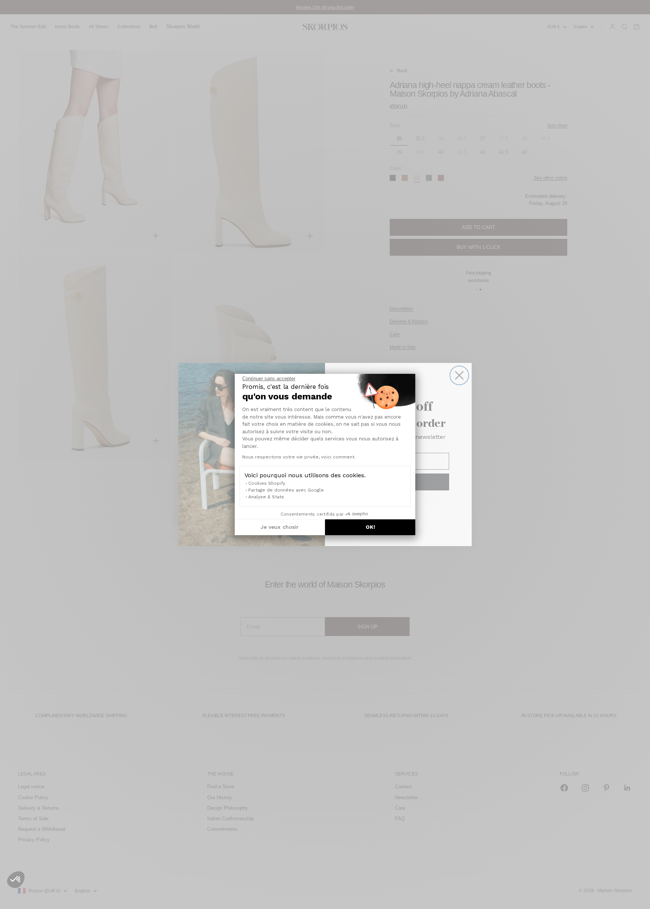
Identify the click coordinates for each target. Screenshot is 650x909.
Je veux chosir (280, 527)
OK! (370, 527)
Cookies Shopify (266, 483)
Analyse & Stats (266, 496)
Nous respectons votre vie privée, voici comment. (298, 457)
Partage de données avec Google (286, 490)
